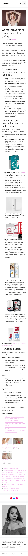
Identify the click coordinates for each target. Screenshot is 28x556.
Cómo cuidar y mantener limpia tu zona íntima (17, 446)
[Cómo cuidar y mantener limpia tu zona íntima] (18, 441)
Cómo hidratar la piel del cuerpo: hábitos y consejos (6, 461)
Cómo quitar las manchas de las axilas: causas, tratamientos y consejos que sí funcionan (7, 447)
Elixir (23, 172)
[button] (20, 3)
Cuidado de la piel (14, 468)
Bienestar (6, 468)
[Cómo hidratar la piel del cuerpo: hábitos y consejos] (7, 456)
